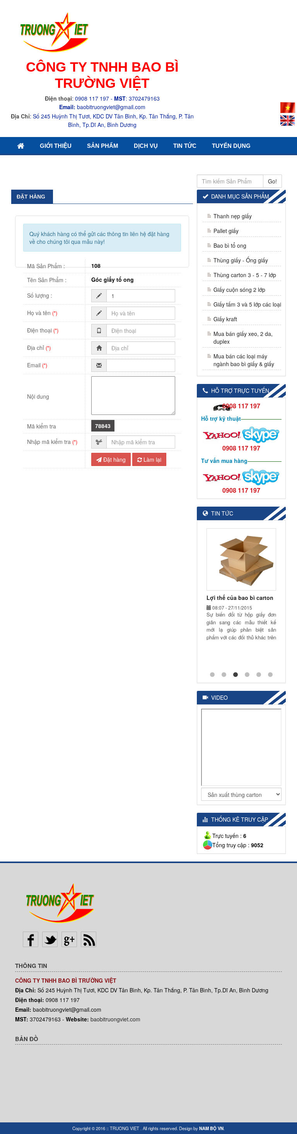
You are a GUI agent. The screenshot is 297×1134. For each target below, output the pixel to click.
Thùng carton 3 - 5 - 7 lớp (244, 275)
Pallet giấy (226, 231)
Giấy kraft (225, 319)
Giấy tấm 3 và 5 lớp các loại (247, 304)
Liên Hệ (28, 163)
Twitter (50, 939)
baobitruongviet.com (115, 1019)
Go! (272, 181)
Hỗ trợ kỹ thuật (221, 418)
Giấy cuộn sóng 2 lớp (239, 289)
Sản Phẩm (102, 145)
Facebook (30, 939)
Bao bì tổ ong (229, 245)
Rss (88, 939)
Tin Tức (184, 145)
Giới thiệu (56, 145)
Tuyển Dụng (231, 145)
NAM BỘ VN (211, 1128)
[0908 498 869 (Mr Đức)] (222, 434)
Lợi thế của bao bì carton (240, 597)
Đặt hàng (114, 459)
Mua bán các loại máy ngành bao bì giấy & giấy (243, 360)
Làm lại (151, 459)
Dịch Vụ (146, 145)
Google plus (69, 939)
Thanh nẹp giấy (232, 216)
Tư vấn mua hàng (224, 460)
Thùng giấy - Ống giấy (240, 260)
